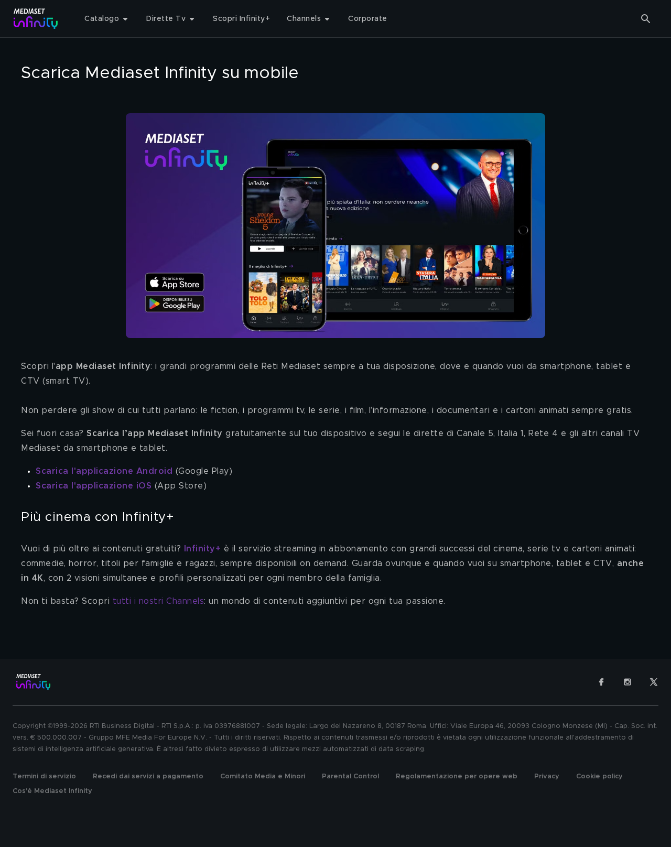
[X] (653, 682)
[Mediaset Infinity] (36, 18)
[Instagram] (627, 682)
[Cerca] (646, 19)
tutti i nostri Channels (158, 601)
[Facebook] (601, 682)
